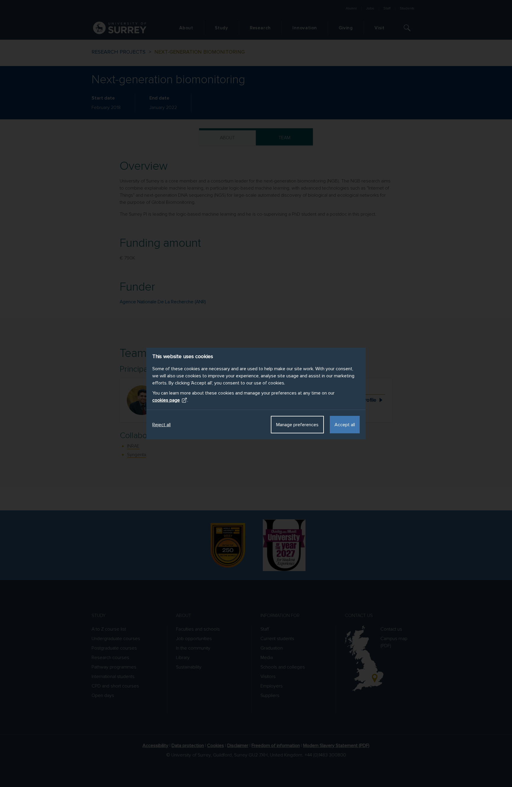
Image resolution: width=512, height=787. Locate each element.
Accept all (345, 425)
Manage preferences (297, 425)
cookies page (166, 400)
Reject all (161, 425)
